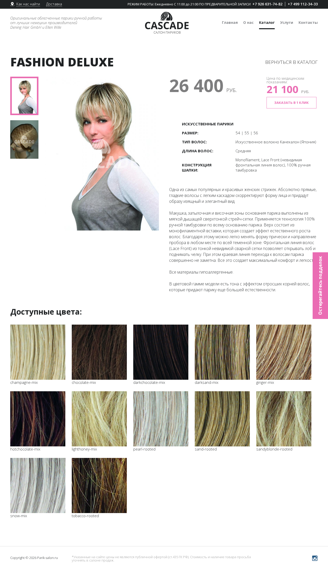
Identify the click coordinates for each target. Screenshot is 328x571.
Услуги (286, 22)
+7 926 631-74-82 (267, 4)
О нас (248, 22)
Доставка (54, 4)
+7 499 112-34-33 (303, 4)
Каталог (267, 22)
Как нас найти (28, 4)
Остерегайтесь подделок (320, 285)
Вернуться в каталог (291, 62)
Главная (230, 22)
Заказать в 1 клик (291, 102)
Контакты (308, 22)
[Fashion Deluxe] (101, 154)
